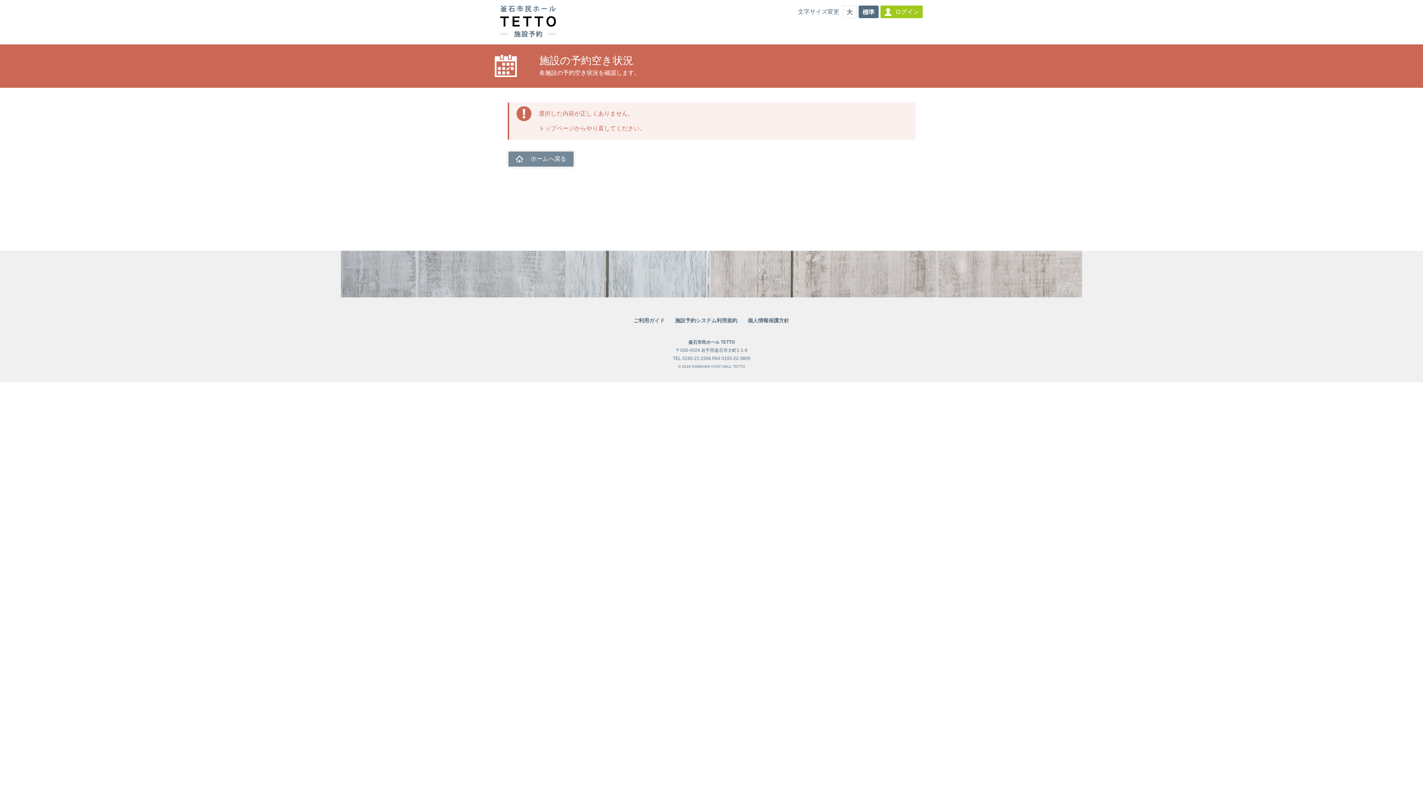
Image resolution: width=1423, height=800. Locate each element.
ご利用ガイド (649, 320)
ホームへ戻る (548, 159)
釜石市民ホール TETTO (712, 342)
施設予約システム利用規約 (706, 320)
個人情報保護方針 (768, 320)
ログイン (907, 12)
